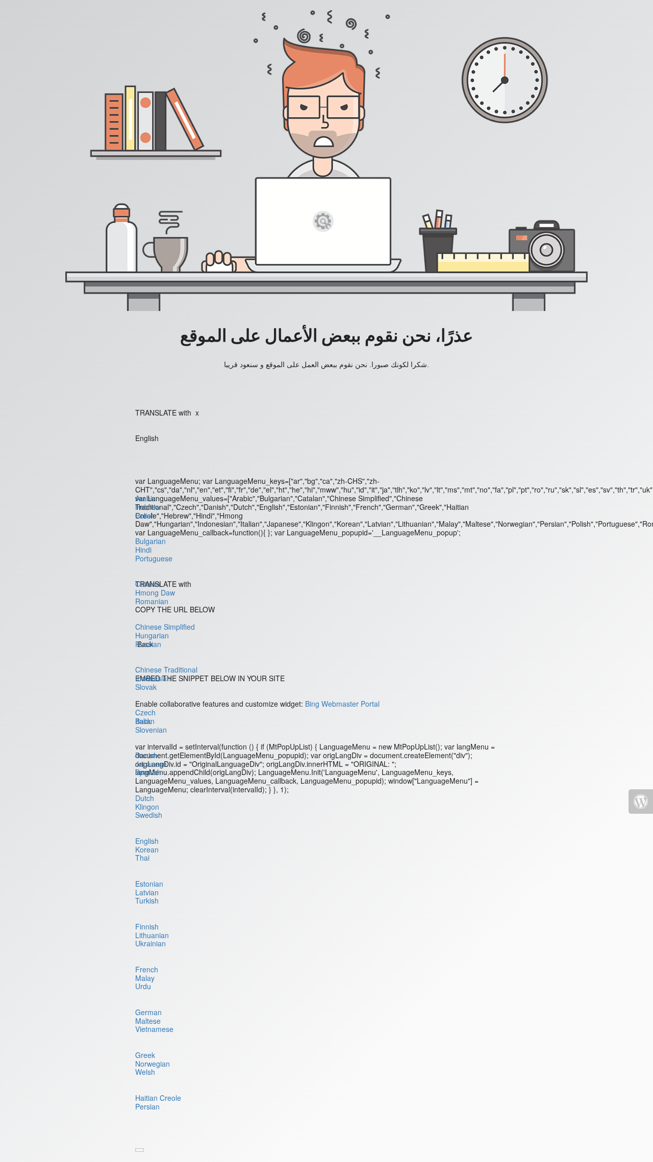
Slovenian (151, 730)
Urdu (143, 986)
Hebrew (147, 507)
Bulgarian (150, 541)
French (146, 969)
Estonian (149, 884)
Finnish (147, 926)
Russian (148, 644)
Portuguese (153, 558)
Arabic (145, 498)
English (147, 841)
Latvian (147, 892)
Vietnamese (154, 1029)
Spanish (148, 772)
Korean (147, 849)
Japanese (151, 764)
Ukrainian (150, 943)
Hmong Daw (155, 592)
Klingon (147, 807)
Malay (145, 978)
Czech (145, 712)
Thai (142, 858)
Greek (145, 1055)
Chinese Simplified (165, 627)
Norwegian (152, 1063)
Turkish (147, 900)
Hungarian (152, 635)
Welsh (145, 1072)
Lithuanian (152, 935)
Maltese (148, 1021)
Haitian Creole (158, 1098)
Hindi (143, 550)
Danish (146, 755)
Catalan (147, 584)
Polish (145, 515)
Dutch (144, 798)
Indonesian (153, 678)
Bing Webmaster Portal (342, 704)
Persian (147, 1106)
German (148, 1012)
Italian (145, 721)
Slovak (146, 687)
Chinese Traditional (166, 669)
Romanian (151, 601)
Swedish (148, 815)
